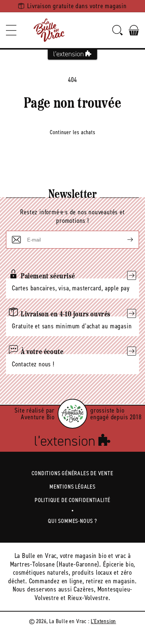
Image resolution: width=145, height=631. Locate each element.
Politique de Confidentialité (72, 500)
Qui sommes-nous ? (72, 521)
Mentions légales (72, 486)
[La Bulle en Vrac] (49, 30)
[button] (11, 30)
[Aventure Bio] (72, 414)
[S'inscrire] (124, 239)
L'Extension (103, 621)
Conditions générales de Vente (72, 473)
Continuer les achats (73, 132)
